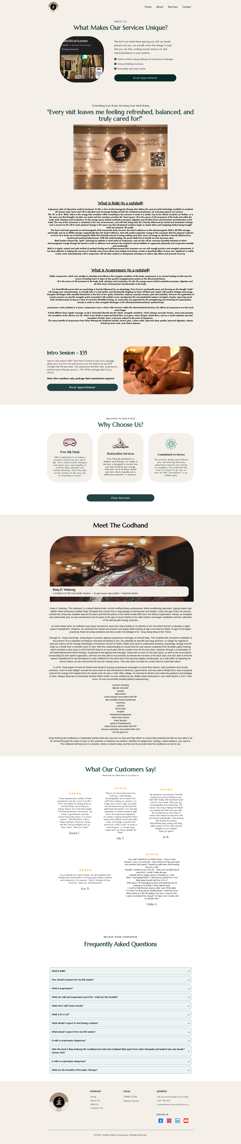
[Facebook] (161, 1120)
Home (148, 7)
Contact (186, 7)
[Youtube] (186, 1120)
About (159, 7)
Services (172, 7)
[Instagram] (169, 1120)
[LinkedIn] (177, 1120)
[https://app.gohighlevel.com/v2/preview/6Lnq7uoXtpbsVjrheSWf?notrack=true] (53, 7)
